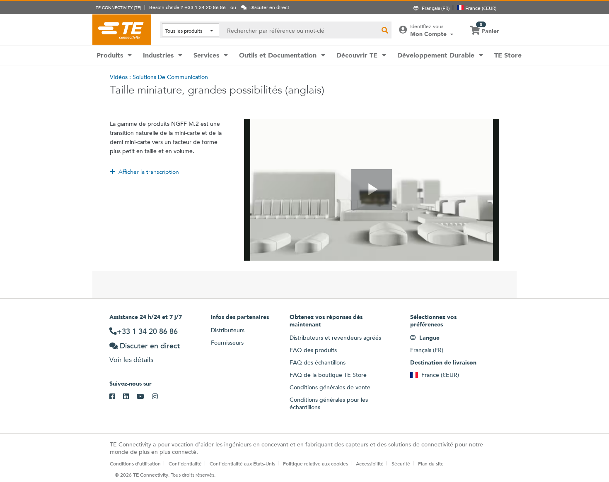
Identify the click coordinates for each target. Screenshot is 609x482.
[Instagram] (159, 396)
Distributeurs (227, 330)
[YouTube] (144, 396)
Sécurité (401, 463)
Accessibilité (370, 463)
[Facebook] (116, 396)
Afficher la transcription (148, 171)
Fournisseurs (227, 342)
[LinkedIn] (130, 396)
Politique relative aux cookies (315, 463)
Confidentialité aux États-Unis (242, 463)
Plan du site (431, 463)
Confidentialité (185, 463)
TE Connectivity (121, 29)
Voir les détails (131, 359)
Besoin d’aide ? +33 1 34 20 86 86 (187, 7)
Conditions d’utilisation (135, 463)
